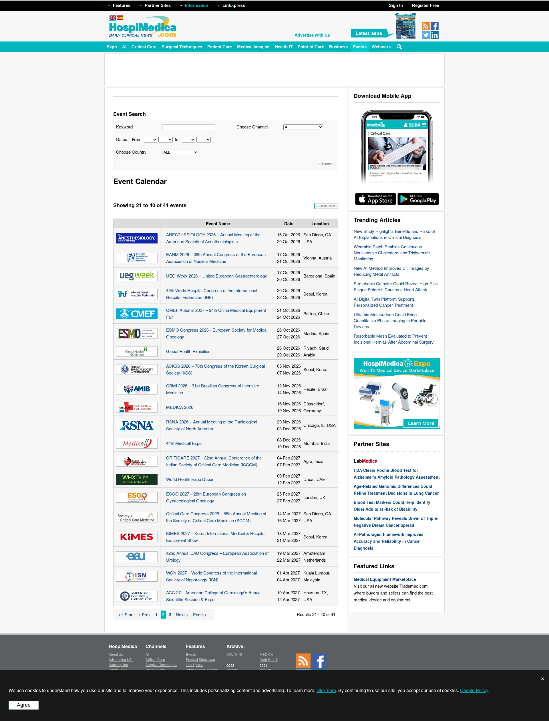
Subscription (118, 664)
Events (360, 46)
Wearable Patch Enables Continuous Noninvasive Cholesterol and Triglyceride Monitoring (392, 252)
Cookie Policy (474, 690)
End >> (200, 614)
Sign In (396, 5)
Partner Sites (158, 5)
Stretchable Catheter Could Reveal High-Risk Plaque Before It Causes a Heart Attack (396, 286)
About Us (116, 654)
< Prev (144, 614)
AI (124, 46)
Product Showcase (200, 659)
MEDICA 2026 (179, 407)
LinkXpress (194, 664)
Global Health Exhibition (188, 351)
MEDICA (266, 654)
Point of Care (311, 46)
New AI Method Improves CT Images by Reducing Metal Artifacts (391, 271)
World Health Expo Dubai (189, 479)
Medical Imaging (253, 46)
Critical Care (144, 46)
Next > (182, 614)
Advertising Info (121, 659)
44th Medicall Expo (184, 443)
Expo (112, 46)
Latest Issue (369, 33)
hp (253, 3)
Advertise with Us (312, 35)
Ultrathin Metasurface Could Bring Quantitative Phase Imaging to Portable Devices (390, 320)
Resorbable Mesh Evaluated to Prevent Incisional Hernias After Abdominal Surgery (394, 339)
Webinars (381, 46)
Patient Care (219, 46)
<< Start (126, 614)
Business (338, 46)
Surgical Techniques (182, 46)
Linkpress (233, 5)
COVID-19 (234, 654)
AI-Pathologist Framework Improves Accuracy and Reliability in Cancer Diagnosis (388, 541)
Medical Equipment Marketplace (385, 579)
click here (326, 690)
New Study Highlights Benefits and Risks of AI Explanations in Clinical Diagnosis (394, 234)
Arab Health (269, 659)
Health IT (284, 46)
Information (196, 5)
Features (121, 5)
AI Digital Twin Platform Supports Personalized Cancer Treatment (384, 302)
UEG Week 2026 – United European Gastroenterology (216, 276)
